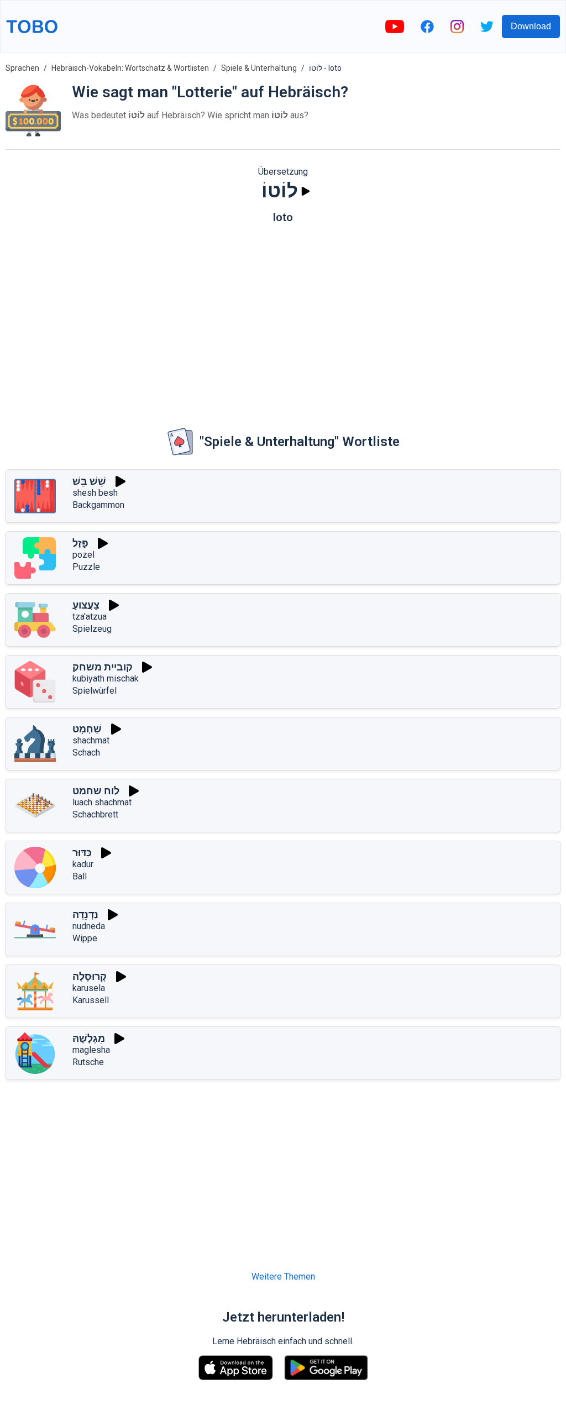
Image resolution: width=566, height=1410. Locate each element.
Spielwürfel (94, 690)
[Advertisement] (283, 317)
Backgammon (98, 505)
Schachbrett (95, 814)
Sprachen (22, 68)
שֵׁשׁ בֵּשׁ (89, 481)
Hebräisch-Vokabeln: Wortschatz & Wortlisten (130, 68)
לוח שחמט (95, 790)
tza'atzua (89, 616)
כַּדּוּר (82, 852)
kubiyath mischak (105, 678)
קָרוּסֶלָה (89, 976)
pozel (83, 554)
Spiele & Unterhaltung (259, 68)
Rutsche (88, 1062)
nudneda (88, 926)
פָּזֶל (80, 543)
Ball (79, 876)
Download (531, 26)
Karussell (90, 1000)
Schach (86, 752)
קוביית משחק (102, 667)
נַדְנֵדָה (85, 914)
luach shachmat (102, 802)
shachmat (90, 740)
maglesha (91, 1050)
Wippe (84, 938)
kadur (82, 864)
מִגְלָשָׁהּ (88, 1038)
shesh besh (95, 493)
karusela (88, 988)
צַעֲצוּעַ (85, 605)
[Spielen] (305, 191)
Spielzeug (92, 628)
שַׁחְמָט (87, 729)
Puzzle (86, 567)
